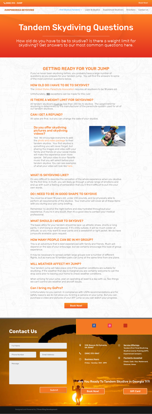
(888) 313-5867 (92, 353)
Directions (130, 10)
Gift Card (135, 391)
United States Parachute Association (54, 89)
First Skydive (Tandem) (70, 10)
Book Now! (143, 3)
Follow (100, 325)
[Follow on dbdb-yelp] (125, 325)
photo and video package (51, 140)
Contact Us (143, 10)
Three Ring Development (47, 409)
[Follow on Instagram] (110, 325)
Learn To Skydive (92, 10)
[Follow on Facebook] (94, 325)
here (69, 166)
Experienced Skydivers (113, 10)
